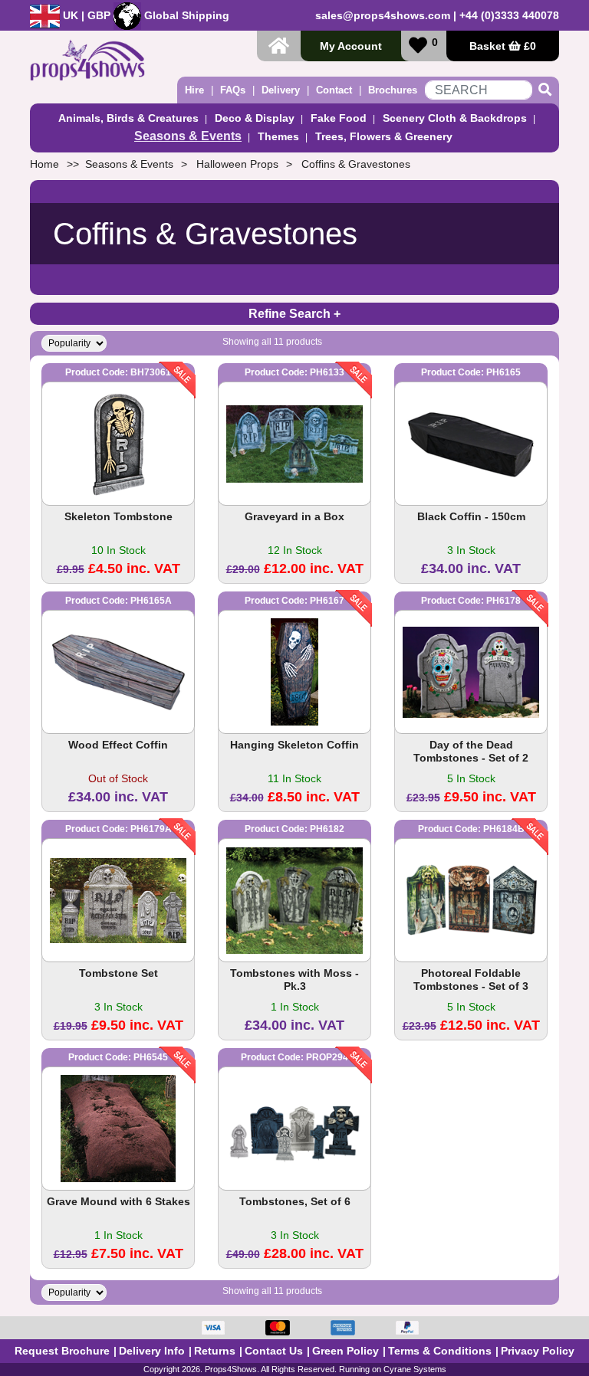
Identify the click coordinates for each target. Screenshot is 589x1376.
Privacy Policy (537, 1351)
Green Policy (345, 1351)
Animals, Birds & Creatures (128, 118)
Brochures (392, 90)
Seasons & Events (188, 136)
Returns (214, 1351)
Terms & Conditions (440, 1351)
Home (44, 164)
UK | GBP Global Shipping (144, 15)
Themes (278, 136)
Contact (334, 90)
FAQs (232, 90)
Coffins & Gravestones (355, 164)
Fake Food (339, 118)
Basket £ (502, 46)
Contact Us (274, 1351)
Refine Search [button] (291, 313)
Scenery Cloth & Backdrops (455, 118)
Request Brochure (62, 1351)
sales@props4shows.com (382, 15)
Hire (194, 90)
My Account (351, 46)
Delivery (281, 90)
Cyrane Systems (414, 1369)
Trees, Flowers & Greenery (383, 136)
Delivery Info (152, 1351)
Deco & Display (254, 118)
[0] (418, 45)
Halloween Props (237, 164)
